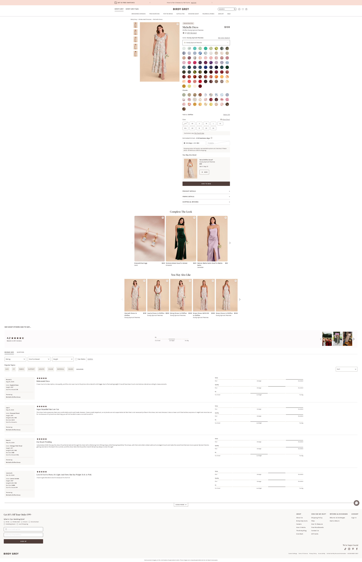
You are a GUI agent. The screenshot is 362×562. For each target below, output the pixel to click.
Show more (79, 369)
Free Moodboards (317, 527)
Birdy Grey (119, 9)
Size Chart (226, 119)
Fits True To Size (199, 133)
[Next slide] (212, 2)
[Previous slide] (150, 2)
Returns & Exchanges (337, 518)
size (7, 369)
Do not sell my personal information (336, 553)
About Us (299, 518)
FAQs (313, 521)
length (41, 369)
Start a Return (334, 521)
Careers (299, 524)
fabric (21, 369)
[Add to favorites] (177, 24)
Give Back (299, 534)
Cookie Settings (292, 553)
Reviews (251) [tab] (9, 352)
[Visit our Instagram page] (349, 548)
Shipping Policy (316, 518)
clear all (90, 359)
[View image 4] (135, 46)
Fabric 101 (226, 114)
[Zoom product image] (159, 52)
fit (14, 369)
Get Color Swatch (224, 38)
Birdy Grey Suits (302, 521)
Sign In (353, 518)
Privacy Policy (313, 553)
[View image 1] (135, 25)
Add (205, 172)
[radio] (184, 48)
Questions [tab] (20, 352)
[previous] (132, 243)
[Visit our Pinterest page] (353, 548)
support (31, 369)
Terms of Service (303, 553)
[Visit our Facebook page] (356, 548)
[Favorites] (243, 9)
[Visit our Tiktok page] (345, 548)
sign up (23, 541)
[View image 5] (135, 54)
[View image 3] (135, 39)
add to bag (206, 184)
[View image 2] (135, 32)
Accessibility (321, 553)
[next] (229, 243)
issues (70, 369)
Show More (180, 505)
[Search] (227, 9)
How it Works (301, 527)
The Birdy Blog (301, 530)
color (50, 369)
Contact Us (315, 530)
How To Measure (317, 524)
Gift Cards (314, 534)
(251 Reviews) (192, 33)
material (60, 369)
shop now (197, 2)
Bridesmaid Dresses (145, 19)
